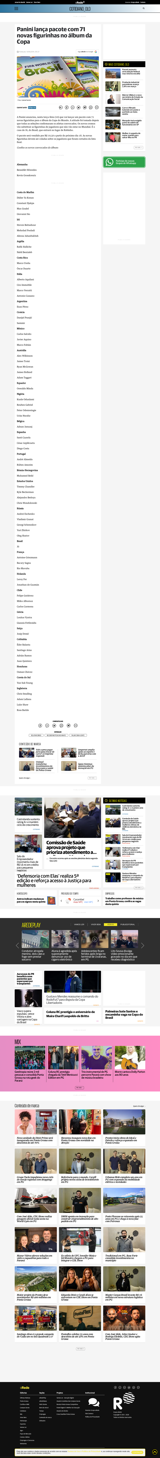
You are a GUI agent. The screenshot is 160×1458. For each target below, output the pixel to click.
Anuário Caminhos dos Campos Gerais (68, 1401)
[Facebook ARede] (115, 1387)
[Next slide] (98, 901)
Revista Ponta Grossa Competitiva (67, 1404)
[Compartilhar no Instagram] (73, 107)
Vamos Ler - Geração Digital (65, 1398)
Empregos (42, 1414)
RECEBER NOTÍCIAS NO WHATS (56, 735)
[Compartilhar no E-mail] (96, 107)
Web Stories (43, 1404)
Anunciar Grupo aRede (92, 1410)
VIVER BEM (96, 924)
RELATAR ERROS (36, 735)
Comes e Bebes (25, 1437)
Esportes (23, 1424)
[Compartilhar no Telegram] (85, 107)
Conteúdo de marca (45, 1417)
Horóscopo (23, 1421)
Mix (21, 1414)
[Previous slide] (61, 901)
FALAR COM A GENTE (78, 735)
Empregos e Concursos (27, 1440)
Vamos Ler (23, 1427)
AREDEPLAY (31, 924)
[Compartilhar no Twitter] (79, 107)
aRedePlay (42, 1398)
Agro (21, 1430)
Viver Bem (23, 1417)
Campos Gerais (24, 1408)
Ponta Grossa (24, 1401)
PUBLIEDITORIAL (127, 924)
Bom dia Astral (43, 1408)
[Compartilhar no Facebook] (67, 107)
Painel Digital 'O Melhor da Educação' (68, 1408)
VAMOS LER (79, 924)
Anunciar (132, 2)
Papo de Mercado (25, 1434)
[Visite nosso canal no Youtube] (124, 1387)
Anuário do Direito (62, 1411)
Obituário (42, 1421)
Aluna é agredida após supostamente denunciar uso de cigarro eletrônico (64, 955)
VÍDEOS (110, 924)
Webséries (23, 1443)
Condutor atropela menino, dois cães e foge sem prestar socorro (33, 955)
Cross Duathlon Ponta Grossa (66, 1414)
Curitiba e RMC (24, 1404)
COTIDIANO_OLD (80, 8)
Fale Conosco (89, 1413)
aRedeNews (43, 1401)
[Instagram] (120, 1387)
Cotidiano (23, 1411)
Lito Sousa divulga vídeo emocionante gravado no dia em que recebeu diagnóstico (124, 955)
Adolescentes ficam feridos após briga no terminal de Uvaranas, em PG (94, 955)
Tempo (41, 1411)
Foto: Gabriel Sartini (24, 100)
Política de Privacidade (92, 1417)
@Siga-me (32, 107)
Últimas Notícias (25, 1398)
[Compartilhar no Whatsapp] (90, 107)
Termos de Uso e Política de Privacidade (84, 1451)
